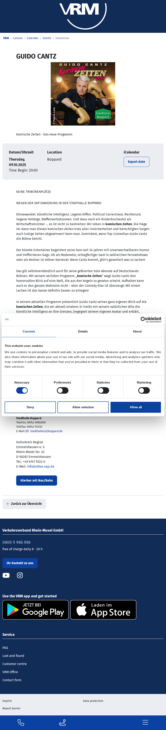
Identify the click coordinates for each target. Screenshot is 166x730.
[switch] (62, 390)
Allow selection (83, 407)
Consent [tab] (29, 331)
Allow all (136, 407)
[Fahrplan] (62, 723)
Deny (30, 407)
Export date (136, 162)
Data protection (93, 701)
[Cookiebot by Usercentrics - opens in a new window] (143, 320)
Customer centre (14, 664)
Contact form (11, 680)
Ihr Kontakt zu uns (20, 563)
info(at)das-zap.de (40, 466)
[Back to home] (82, 16)
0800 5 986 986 (16, 542)
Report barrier (11, 708)
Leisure (18, 38)
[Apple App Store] (103, 610)
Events (47, 38)
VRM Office (10, 672)
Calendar (32, 38)
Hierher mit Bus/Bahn (36, 480)
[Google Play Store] (35, 610)
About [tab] (137, 331)
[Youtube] (9, 575)
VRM (6, 38)
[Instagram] (20, 575)
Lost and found (13, 656)
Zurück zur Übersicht (26, 504)
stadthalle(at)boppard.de (46, 431)
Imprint (7, 701)
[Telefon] (21, 723)
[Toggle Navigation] (145, 722)
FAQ (5, 648)
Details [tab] (83, 331)
